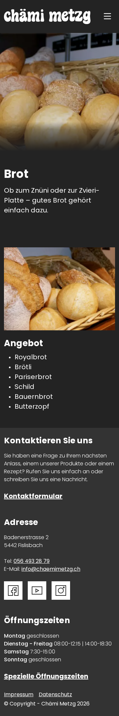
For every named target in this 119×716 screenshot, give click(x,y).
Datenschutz (55, 695)
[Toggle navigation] (109, 16)
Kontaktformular (33, 496)
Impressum (18, 695)
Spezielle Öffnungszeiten (46, 677)
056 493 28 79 (32, 561)
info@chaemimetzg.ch (50, 569)
